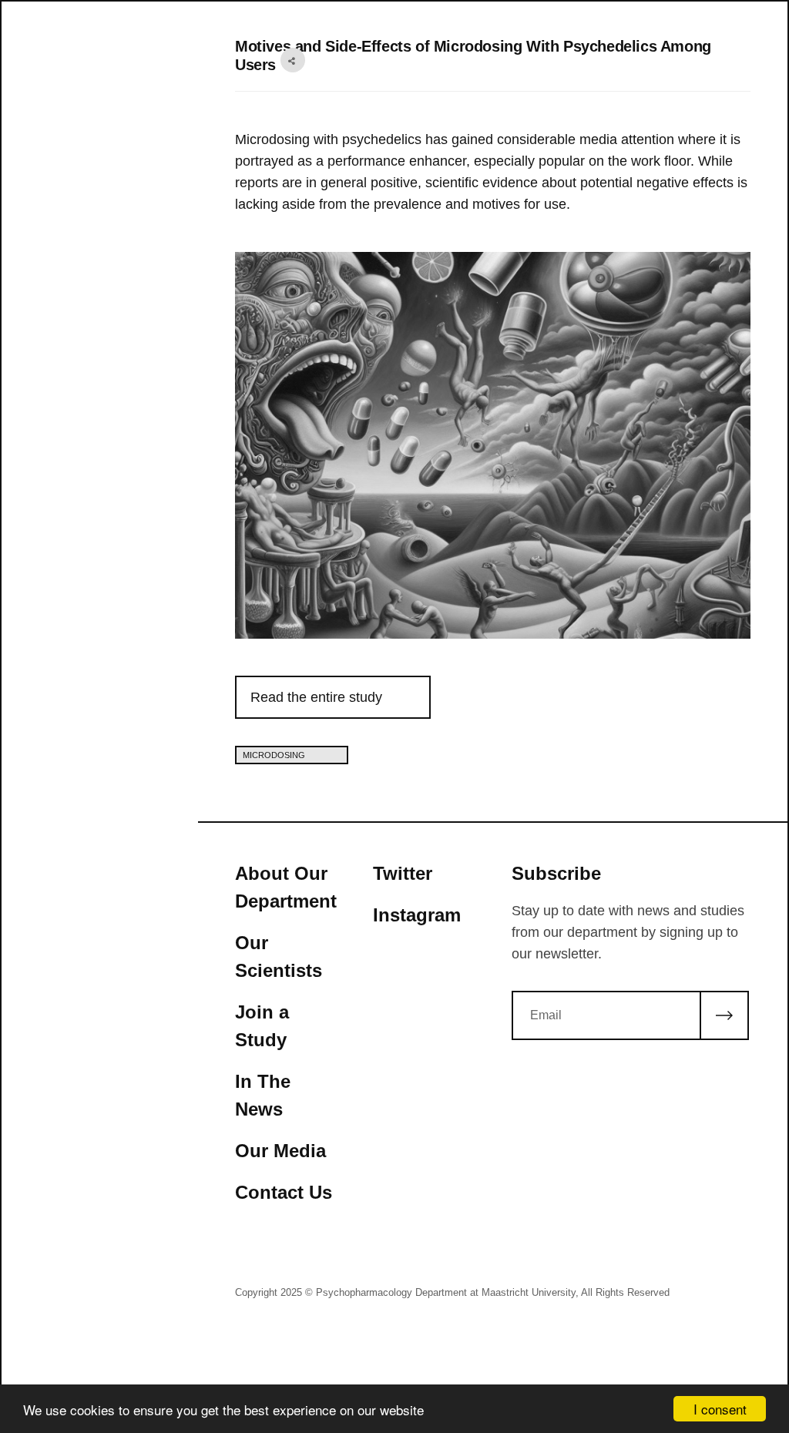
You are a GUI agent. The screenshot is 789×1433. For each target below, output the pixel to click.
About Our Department (285, 887)
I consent (720, 1408)
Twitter (402, 873)
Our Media (280, 1150)
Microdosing (275, 755)
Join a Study (262, 1026)
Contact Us (283, 1192)
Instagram (417, 914)
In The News (262, 1095)
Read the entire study (316, 697)
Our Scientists (278, 956)
